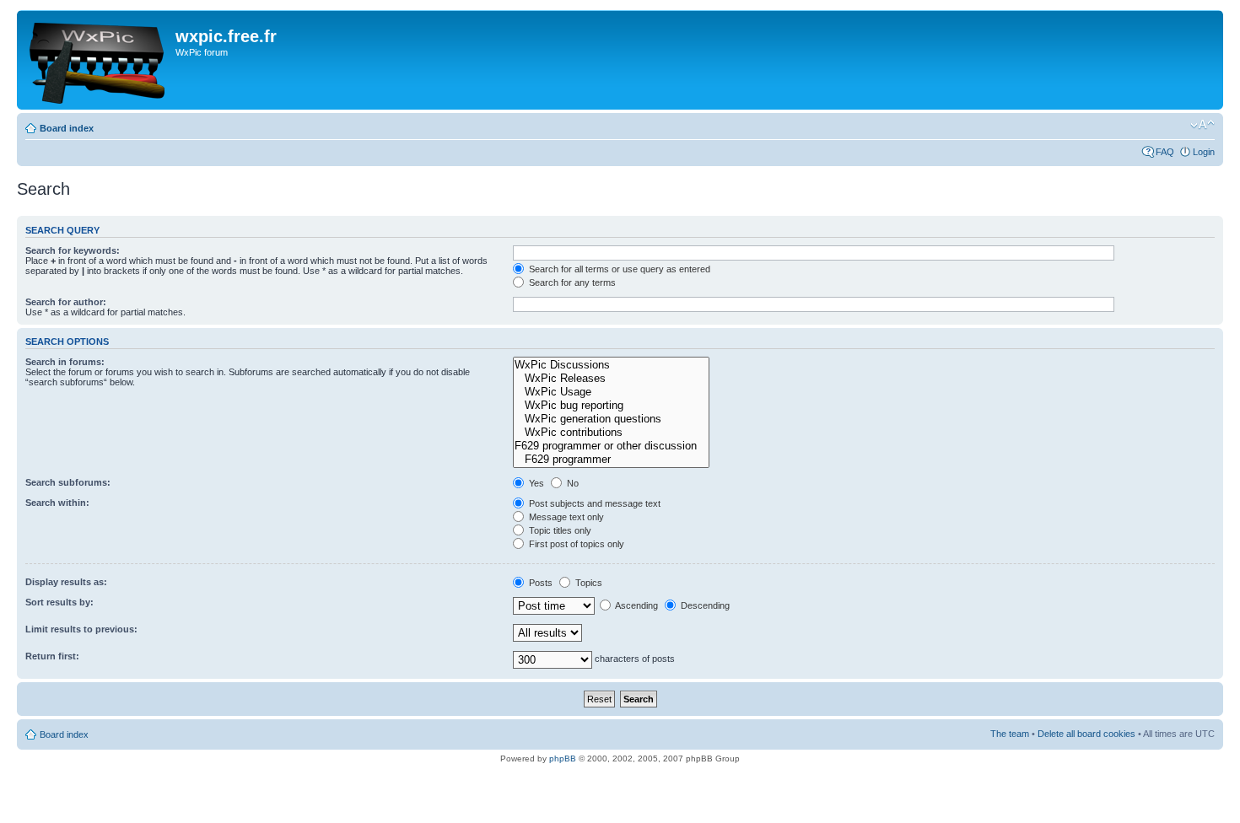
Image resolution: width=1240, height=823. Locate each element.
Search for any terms (571, 282)
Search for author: (65, 302)
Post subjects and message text (593, 503)
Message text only (565, 517)
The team (1009, 734)
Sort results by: (59, 602)
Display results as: (66, 582)
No (571, 483)
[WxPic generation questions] (611, 419)
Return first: (52, 656)
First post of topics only (575, 544)
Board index (67, 128)
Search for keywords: (72, 250)
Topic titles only (558, 530)
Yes (535, 483)
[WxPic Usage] (611, 392)
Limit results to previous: (81, 629)
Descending (704, 605)
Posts (539, 583)
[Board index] (98, 59)
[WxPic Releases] (611, 378)
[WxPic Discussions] (611, 365)
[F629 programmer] (611, 459)
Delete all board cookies (1086, 734)
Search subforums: (68, 482)
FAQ (1165, 152)
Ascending (635, 605)
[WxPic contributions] (611, 432)
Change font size (1202, 124)
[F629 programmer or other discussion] (611, 446)
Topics (587, 583)
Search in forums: (65, 362)
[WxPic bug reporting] (611, 405)
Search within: (57, 503)
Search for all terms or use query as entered (618, 269)
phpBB (562, 758)
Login (1204, 152)
